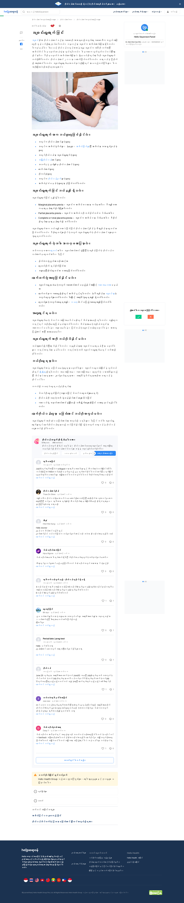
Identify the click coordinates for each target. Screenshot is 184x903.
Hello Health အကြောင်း (135, 858)
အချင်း (35, 40)
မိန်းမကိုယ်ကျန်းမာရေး (52, 727)
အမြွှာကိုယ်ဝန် (45, 160)
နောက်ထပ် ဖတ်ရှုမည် (45, 477)
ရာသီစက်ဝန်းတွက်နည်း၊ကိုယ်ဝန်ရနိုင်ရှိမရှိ (64, 579)
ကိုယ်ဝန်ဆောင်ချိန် (51, 491)
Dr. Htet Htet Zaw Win (133, 42)
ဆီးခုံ (45, 520)
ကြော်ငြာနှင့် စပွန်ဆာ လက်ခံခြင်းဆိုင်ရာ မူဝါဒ (106, 870)
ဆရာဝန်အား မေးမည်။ (105, 453)
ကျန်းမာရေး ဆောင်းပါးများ (78, 853)
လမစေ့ (73, 302)
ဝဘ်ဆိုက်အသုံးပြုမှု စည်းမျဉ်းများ (100, 858)
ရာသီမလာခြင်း (49, 461)
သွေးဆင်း (53, 250)
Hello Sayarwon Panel (144, 37)
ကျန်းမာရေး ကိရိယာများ (78, 864)
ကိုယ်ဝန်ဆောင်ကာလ (66, 20)
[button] (46, 26)
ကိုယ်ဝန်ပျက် (54, 178)
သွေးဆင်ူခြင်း (48, 609)
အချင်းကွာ (109, 293)
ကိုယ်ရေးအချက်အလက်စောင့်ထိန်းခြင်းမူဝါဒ (104, 862)
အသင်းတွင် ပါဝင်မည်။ (75, 760)
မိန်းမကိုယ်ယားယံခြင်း (52, 550)
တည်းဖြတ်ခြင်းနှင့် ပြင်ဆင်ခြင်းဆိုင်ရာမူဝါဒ (106, 866)
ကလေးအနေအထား (104, 285)
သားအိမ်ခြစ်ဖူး (82, 146)
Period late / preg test (54, 638)
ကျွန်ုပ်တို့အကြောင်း (133, 862)
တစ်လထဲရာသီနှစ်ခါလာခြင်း (55, 697)
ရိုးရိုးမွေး (42, 372)
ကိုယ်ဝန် (47, 668)
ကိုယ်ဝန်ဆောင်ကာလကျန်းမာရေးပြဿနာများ (44, 20)
